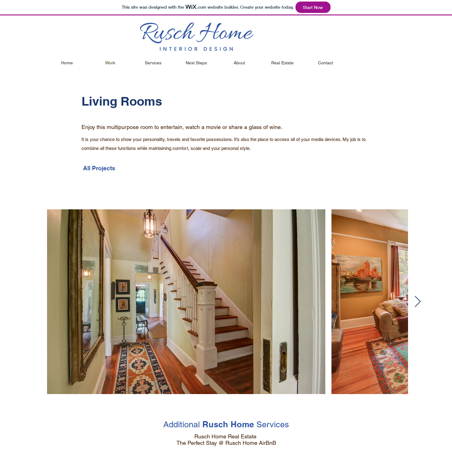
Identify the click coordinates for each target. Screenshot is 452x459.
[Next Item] (417, 302)
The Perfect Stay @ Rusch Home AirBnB (226, 443)
